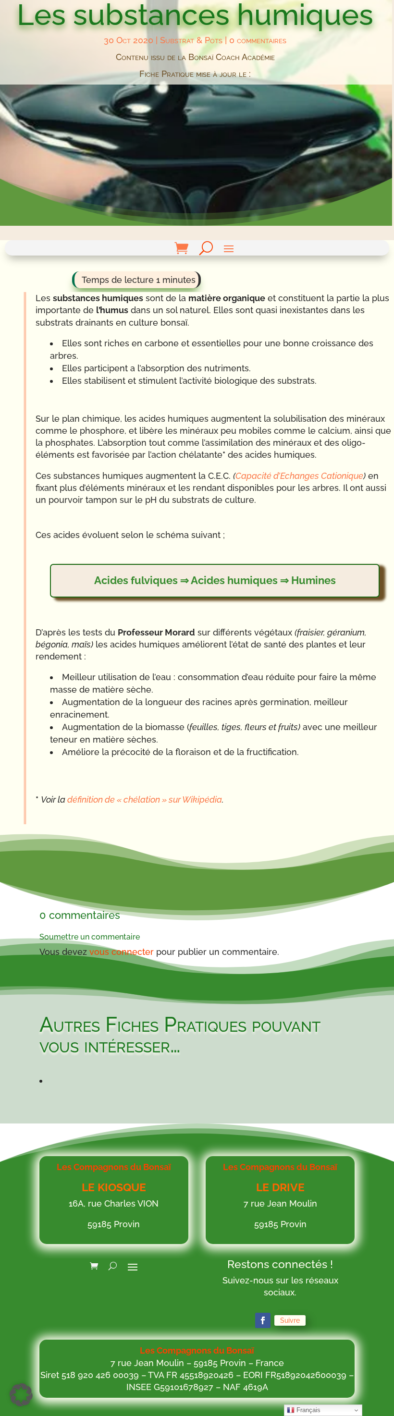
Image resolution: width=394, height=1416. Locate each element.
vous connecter (121, 952)
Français (307, 1410)
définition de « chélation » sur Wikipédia (144, 799)
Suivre (290, 1320)
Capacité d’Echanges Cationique (299, 476)
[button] (21, 1395)
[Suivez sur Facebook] (263, 1320)
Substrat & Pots (191, 40)
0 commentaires (257, 40)
